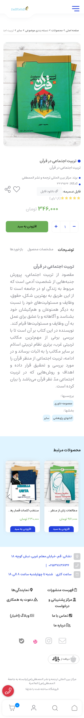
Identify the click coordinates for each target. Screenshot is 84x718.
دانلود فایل (48, 191)
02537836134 (59, 565)
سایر (19, 30)
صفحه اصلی (72, 30)
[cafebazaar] (64, 659)
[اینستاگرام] (48, 641)
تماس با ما (60, 616)
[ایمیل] (62, 641)
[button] (9, 496)
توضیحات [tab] (66, 250)
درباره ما (60, 625)
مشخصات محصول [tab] (40, 249)
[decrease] (74, 227)
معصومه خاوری (63, 403)
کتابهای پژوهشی (62, 418)
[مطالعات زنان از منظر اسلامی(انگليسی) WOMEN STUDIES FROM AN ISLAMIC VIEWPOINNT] (61, 483)
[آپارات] (35, 641)
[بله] (21, 641)
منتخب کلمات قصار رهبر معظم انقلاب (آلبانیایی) (23, 511)
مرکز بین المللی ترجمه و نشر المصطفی (46, 177)
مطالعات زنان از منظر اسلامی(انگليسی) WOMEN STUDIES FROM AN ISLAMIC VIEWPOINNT (64, 511)
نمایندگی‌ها (20, 590)
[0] (11, 707)
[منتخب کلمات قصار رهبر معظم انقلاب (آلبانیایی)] (23, 483)
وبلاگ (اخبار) (20, 616)
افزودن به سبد (27, 226)
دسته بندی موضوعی (36, 30)
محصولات (57, 30)
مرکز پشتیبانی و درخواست (60, 603)
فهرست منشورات (60, 590)
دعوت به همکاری (20, 600)
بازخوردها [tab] (16, 249)
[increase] (56, 227)
